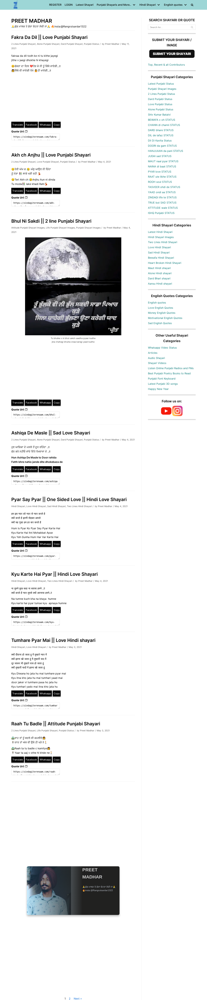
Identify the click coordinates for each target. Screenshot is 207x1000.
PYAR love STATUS (159, 171)
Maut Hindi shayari (159, 268)
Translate (17, 124)
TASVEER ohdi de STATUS (164, 187)
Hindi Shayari (18, 506)
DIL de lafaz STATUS (160, 135)
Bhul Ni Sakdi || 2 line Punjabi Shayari (51, 221)
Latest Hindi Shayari (160, 232)
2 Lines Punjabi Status (161, 93)
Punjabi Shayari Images (88, 227)
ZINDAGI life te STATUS (162, 197)
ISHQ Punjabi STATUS (161, 213)
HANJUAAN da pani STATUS (165, 150)
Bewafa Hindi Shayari (161, 257)
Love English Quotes (160, 307)
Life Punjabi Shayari (47, 730)
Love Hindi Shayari (36, 506)
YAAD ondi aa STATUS (162, 192)
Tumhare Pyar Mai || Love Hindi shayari (53, 640)
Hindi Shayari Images (161, 237)
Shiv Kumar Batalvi (159, 114)
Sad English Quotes (160, 323)
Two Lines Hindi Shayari (79, 506)
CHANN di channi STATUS (164, 125)
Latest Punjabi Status (161, 83)
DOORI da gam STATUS (162, 145)
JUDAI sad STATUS (159, 156)
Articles (152, 352)
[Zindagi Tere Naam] (15, 4)
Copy (57, 124)
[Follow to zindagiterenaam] (177, 415)
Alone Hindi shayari (160, 273)
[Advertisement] (73, 97)
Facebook (31, 124)
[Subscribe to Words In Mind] (166, 415)
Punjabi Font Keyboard (161, 378)
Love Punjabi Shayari (48, 161)
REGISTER (55, 4)
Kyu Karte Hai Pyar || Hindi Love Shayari (54, 574)
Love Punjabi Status (160, 104)
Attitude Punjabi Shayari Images (28, 227)
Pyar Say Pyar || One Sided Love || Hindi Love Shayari (69, 499)
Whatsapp (45, 124)
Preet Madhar (112, 44)
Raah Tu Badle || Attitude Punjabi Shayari (55, 723)
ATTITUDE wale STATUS (163, 207)
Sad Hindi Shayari (56, 506)
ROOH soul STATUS (160, 181)
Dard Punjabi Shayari (72, 44)
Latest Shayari (84, 4)
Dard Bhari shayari (159, 278)
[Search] (192, 27)
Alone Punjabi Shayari (48, 44)
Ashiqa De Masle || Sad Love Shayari (50, 433)
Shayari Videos (157, 363)
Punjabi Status (91, 44)
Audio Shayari (156, 358)
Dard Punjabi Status (160, 99)
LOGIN (69, 4)
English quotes (157, 302)
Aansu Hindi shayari (160, 283)
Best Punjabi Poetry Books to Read (169, 373)
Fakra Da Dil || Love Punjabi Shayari (49, 37)
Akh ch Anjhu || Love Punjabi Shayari (51, 155)
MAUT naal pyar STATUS (163, 161)
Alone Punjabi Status (160, 109)
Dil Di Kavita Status (160, 140)
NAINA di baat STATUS (162, 166)
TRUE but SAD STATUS (162, 202)
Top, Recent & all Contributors (166, 64)
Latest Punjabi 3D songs (163, 383)
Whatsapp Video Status (162, 347)
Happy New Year (158, 389)
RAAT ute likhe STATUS (162, 176)
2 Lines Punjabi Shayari (23, 44)
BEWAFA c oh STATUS (161, 119)
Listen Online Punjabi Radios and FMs (171, 368)
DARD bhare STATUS (161, 130)
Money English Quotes (161, 312)
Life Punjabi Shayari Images (60, 227)
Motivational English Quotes (165, 318)
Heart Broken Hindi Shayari (164, 262)
